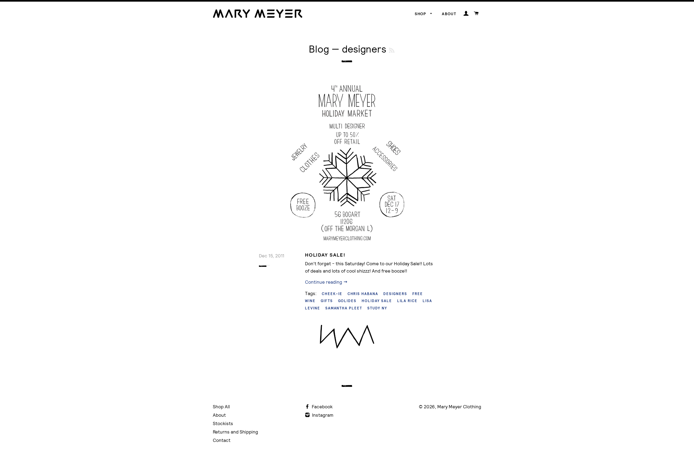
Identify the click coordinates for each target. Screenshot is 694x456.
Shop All (221, 406)
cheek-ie (332, 294)
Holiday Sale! (325, 255)
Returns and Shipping (235, 432)
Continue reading (324, 282)
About (449, 13)
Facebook (322, 406)
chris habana (363, 294)
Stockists (223, 423)
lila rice (407, 301)
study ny (377, 308)
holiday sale (377, 301)
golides (347, 301)
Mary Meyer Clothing (459, 406)
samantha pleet (343, 308)
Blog (319, 49)
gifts (327, 301)
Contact (221, 440)
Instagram (322, 415)
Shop (421, 13)
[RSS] (392, 50)
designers (395, 294)
